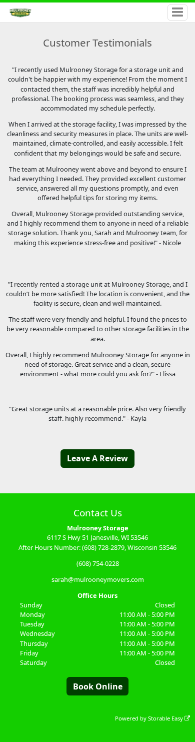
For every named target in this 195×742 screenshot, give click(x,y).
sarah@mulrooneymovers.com (98, 579)
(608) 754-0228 (97, 563)
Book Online (97, 686)
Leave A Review (97, 458)
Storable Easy (166, 718)
